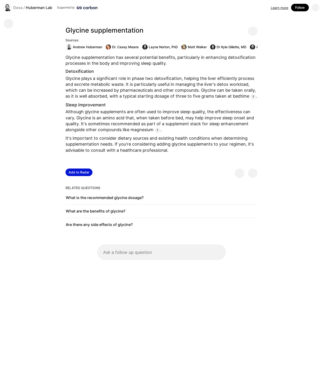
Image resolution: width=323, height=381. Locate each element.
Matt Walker (197, 47)
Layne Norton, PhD (163, 47)
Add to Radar (79, 172)
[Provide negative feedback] (253, 173)
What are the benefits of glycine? (95, 211)
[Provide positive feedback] (239, 173)
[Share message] (253, 31)
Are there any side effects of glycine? (99, 224)
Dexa (17, 7)
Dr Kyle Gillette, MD (231, 47)
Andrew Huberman (87, 47)
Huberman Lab (39, 7)
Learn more (279, 8)
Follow (300, 7)
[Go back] (8, 23)
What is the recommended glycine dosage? (105, 197)
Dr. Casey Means (125, 47)
